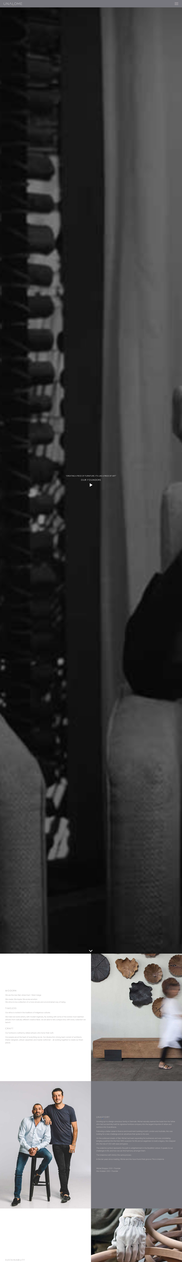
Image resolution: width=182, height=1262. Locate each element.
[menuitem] (175, 3)
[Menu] (175, 3)
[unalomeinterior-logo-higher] (13, 3)
